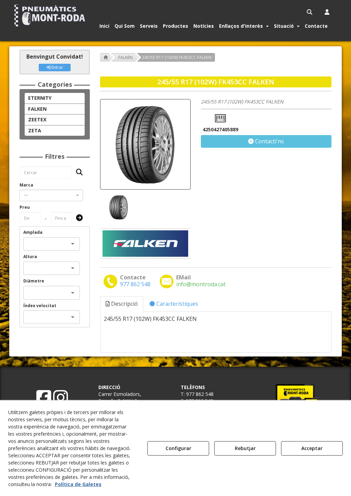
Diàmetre (33, 281)
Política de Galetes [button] (78, 484)
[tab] (122, 304)
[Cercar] (77, 172)
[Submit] (77, 218)
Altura (30, 256)
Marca (26, 185)
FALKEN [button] (37, 109)
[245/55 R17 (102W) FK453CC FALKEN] (145, 144)
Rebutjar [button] (245, 448)
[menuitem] (310, 12)
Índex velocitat (39, 306)
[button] (50, 15)
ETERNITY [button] (40, 98)
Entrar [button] (56, 67)
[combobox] (51, 195)
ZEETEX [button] (37, 119)
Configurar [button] (178, 448)
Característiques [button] (176, 303)
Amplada (33, 232)
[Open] (72, 244)
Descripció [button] (124, 303)
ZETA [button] (34, 130)
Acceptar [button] (312, 448)
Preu (25, 207)
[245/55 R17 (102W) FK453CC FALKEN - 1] (118, 207)
